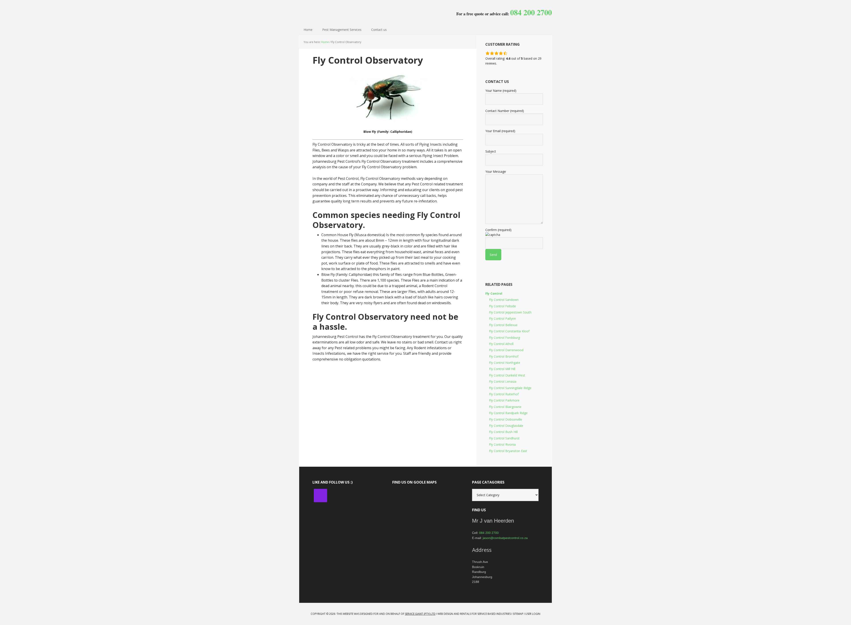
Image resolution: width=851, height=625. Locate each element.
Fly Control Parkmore (504, 400)
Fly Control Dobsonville (505, 419)
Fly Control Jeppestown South (510, 312)
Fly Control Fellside (502, 306)
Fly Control (493, 293)
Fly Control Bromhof (503, 356)
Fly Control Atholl (501, 344)
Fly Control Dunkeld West (507, 375)
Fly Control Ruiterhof (504, 394)
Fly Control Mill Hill (502, 369)
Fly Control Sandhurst (504, 438)
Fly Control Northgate (504, 363)
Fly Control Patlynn (502, 318)
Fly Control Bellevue (503, 325)
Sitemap (518, 614)
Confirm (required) (498, 230)
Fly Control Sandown (504, 300)
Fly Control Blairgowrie (505, 407)
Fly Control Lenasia (502, 381)
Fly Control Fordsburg (504, 337)
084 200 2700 (489, 533)
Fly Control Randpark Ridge (508, 413)
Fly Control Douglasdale (506, 425)
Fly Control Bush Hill (503, 432)
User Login (532, 614)
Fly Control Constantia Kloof (509, 331)
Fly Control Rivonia (502, 444)
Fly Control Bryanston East (508, 451)
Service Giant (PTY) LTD (420, 614)
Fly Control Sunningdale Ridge (510, 388)
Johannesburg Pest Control (328, 11)
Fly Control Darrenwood (506, 350)
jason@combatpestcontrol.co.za (505, 538)
